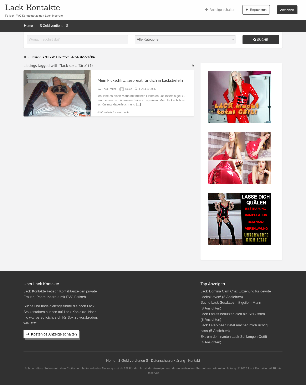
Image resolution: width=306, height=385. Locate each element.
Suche (262, 39)
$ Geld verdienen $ (54, 25)
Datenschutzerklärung (168, 361)
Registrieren (258, 9)
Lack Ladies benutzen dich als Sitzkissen (232, 314)
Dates (128, 89)
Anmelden (287, 10)
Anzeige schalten (222, 9)
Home (28, 25)
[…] (138, 104)
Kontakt (194, 361)
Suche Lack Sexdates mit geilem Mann (230, 303)
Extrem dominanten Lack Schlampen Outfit (233, 337)
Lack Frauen (109, 89)
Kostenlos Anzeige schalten (54, 334)
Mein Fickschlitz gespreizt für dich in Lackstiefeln (140, 80)
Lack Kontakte (32, 7)
